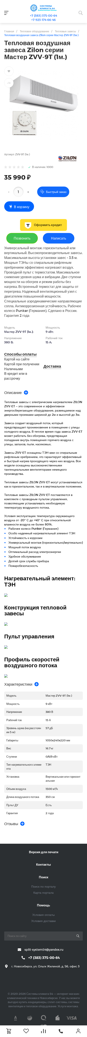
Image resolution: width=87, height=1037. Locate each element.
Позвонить (22, 238)
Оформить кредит (48, 225)
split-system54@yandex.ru (43, 949)
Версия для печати (43, 852)
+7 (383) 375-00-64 (43, 15)
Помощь (43, 905)
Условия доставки (43, 921)
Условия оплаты (43, 915)
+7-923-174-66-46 (43, 20)
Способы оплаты (20, 354)
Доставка (52, 366)
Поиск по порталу (43, 886)
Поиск (43, 877)
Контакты (43, 864)
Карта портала (43, 892)
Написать (58, 238)
